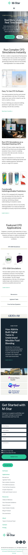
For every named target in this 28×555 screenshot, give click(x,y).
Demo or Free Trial (8, 450)
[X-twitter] (20, 542)
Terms (2, 549)
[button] (14, 8)
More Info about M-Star (9, 452)
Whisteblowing (11, 551)
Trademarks (18, 551)
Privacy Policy (8, 549)
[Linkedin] (17, 542)
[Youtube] (24, 542)
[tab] (14, 247)
